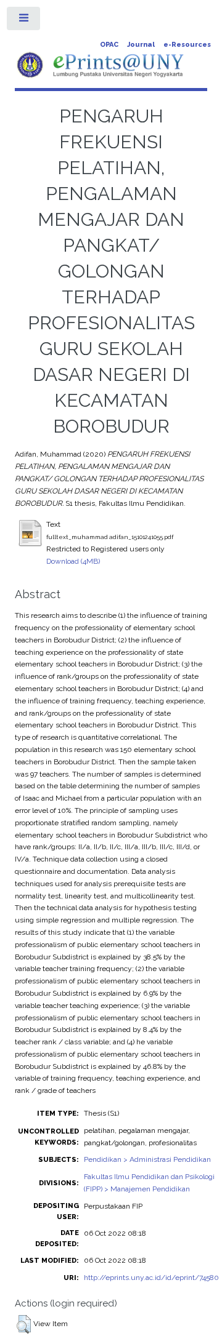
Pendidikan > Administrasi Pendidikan (147, 1159)
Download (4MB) (73, 561)
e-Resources (187, 45)
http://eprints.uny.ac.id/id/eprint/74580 (151, 1277)
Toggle (24, 21)
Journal (141, 45)
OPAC (109, 45)
